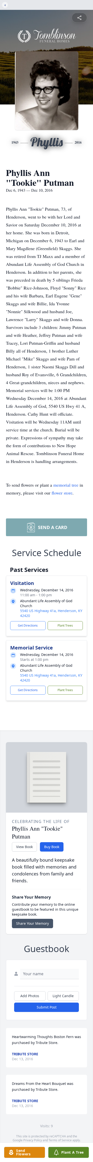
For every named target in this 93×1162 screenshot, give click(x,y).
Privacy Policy (32, 1140)
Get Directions (28, 625)
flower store (62, 493)
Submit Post (47, 1007)
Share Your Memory (32, 923)
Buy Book (51, 846)
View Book (24, 846)
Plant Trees (65, 625)
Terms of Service (60, 1140)
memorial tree (65, 485)
